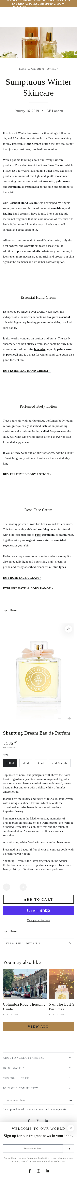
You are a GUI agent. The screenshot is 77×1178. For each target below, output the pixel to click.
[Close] (70, 1128)
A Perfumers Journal (42, 69)
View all (38, 1026)
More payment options (38, 920)
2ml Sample (60, 764)
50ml (27, 764)
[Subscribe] (71, 1100)
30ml (42, 764)
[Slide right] (69, 719)
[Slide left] (59, 719)
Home (22, 69)
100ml (11, 764)
